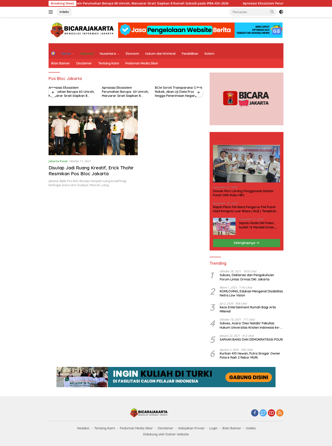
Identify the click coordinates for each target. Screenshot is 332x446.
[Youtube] (271, 413)
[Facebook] (254, 413)
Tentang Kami (108, 63)
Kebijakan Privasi (191, 428)
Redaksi (83, 428)
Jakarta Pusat (58, 161)
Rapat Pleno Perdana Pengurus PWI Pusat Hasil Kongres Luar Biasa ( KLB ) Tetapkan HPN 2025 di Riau (244, 209)
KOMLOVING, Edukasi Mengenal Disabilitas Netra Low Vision (251, 293)
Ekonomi (132, 54)
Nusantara (108, 54)
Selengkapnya (245, 243)
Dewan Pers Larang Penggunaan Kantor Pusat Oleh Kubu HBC (243, 193)
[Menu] (52, 12)
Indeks (64, 12)
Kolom (209, 54)
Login (213, 428)
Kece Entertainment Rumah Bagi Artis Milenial (248, 309)
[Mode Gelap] (281, 12)
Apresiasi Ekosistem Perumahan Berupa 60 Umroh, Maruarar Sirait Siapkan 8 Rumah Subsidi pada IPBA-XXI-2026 (126, 3)
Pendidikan (190, 54)
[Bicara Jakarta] (83, 30)
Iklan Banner (60, 63)
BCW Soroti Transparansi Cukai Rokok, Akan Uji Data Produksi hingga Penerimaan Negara (178, 92)
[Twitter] (263, 413)
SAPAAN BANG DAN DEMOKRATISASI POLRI (251, 339)
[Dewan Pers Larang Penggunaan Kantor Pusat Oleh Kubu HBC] (246, 163)
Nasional (87, 54)
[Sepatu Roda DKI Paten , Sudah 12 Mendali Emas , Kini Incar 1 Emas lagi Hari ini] (224, 226)
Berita (66, 54)
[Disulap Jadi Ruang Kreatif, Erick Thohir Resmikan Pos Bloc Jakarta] (93, 130)
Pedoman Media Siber (141, 63)
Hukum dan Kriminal (160, 54)
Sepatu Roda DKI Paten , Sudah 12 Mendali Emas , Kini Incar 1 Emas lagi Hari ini (258, 225)
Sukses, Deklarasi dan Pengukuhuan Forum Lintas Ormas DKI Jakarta (247, 277)
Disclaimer (84, 63)
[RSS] (279, 413)
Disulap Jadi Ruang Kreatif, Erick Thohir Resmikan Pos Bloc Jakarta (91, 170)
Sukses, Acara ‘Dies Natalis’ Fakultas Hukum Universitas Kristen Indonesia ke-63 (250, 325)
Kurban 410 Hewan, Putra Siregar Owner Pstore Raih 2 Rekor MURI (250, 355)
